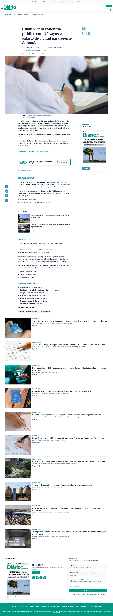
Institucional (55, 606)
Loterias (40, 14)
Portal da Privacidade (82, 606)
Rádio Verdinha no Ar (37, 2)
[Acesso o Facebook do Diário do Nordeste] (37, 577)
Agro (15, 14)
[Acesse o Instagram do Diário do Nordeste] (33, 577)
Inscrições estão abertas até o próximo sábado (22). (44, 372)
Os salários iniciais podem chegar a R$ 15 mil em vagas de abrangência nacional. (51, 536)
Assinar (86, 168)
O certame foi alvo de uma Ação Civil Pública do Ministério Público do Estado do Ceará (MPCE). (55, 463)
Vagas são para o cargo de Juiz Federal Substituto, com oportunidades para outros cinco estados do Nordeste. (59, 346)
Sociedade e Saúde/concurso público (28, 311)
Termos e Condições (86, 594)
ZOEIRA (96, 10)
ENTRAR (102, 6)
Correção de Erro (96, 606)
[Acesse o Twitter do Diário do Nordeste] (41, 577)
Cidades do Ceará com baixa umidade (52, 2)
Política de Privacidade (99, 594)
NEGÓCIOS (90, 10)
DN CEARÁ (62, 10)
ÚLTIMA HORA (55, 10)
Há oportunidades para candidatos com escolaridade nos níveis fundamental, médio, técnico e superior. (56, 417)
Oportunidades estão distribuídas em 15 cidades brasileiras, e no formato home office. (52, 323)
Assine (32, 606)
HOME (48, 10)
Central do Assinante (42, 606)
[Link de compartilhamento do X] (6, 195)
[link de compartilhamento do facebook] (6, 191)
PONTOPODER (69, 10)
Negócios (8, 14)
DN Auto (20, 14)
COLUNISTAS (102, 10)
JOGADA (84, 10)
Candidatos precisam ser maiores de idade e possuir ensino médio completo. (50, 513)
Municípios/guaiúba (45, 311)
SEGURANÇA (78, 10)
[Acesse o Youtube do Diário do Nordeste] (44, 577)
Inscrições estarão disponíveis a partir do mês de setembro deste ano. (49, 440)
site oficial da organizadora (59, 182)
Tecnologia (34, 14)
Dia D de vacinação (66, 2)
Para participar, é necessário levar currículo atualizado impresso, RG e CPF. (50, 393)
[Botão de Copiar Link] (6, 200)
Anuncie (14, 606)
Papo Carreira (26, 14)
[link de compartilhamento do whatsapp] (6, 186)
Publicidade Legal (78, 2)
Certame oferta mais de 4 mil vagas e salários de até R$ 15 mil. (47, 487)
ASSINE (109, 6)
